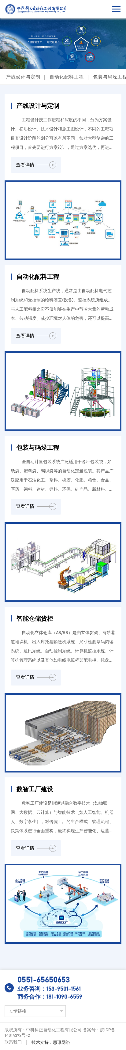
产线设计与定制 (23, 77)
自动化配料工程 (67, 77)
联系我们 (13, 1042)
